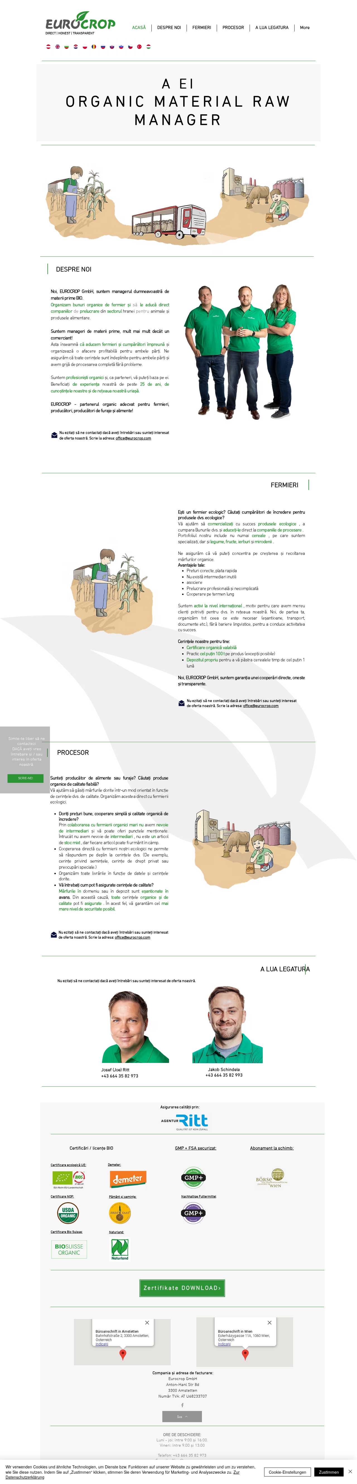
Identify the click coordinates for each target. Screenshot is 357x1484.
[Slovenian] (121, 46)
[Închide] (350, 1472)
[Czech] (130, 46)
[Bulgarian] (66, 46)
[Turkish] (139, 46)
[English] (57, 46)
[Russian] (103, 46)
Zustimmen (329, 1472)
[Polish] (84, 46)
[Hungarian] (148, 46)
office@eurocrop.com (133, 438)
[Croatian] (75, 46)
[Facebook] (182, 1405)
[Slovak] (112, 46)
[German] (48, 46)
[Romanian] (93, 46)
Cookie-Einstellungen (287, 1472)
